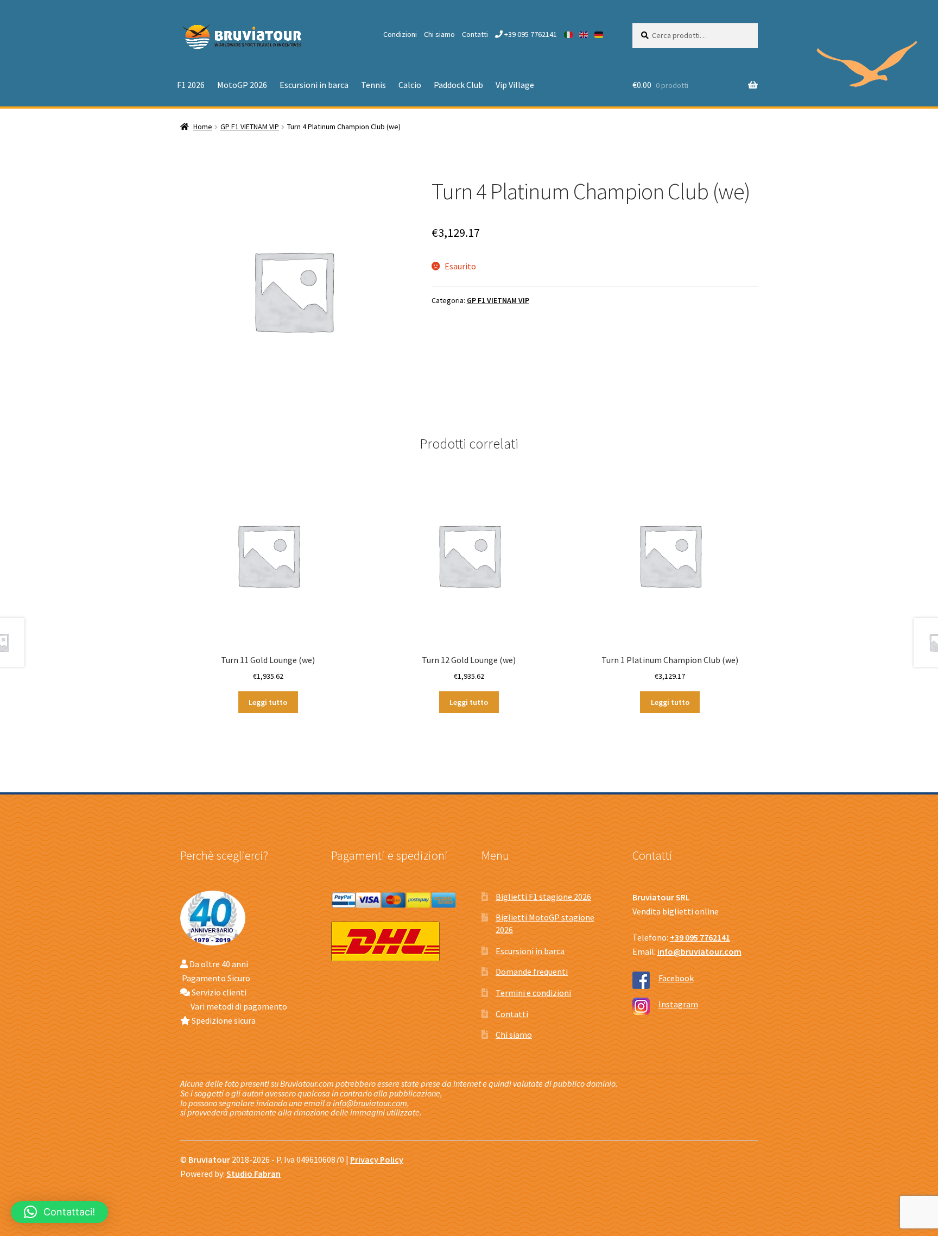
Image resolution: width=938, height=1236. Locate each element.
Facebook (676, 978)
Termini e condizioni (533, 992)
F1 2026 (191, 84)
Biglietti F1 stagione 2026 (543, 896)
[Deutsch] (599, 34)
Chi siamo (439, 34)
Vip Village (515, 84)
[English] (584, 34)
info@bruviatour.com (370, 1103)
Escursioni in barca (314, 84)
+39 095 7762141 (530, 34)
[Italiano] (568, 34)
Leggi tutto (268, 702)
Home (202, 126)
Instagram (678, 1004)
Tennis (373, 84)
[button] (59, 1212)
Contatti (475, 34)
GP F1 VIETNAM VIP (249, 126)
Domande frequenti (532, 971)
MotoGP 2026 (242, 84)
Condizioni (400, 34)
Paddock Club (458, 84)
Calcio (409, 84)
